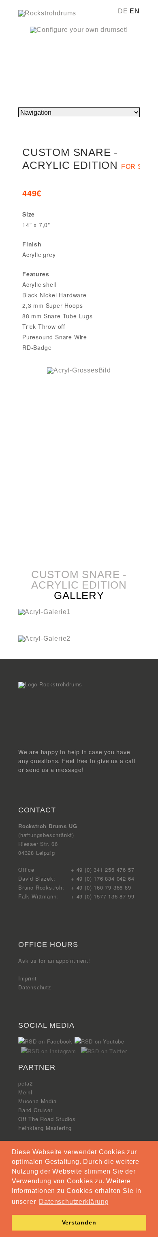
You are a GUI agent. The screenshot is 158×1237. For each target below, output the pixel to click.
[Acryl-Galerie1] (44, 611)
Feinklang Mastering (45, 1128)
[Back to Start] (50, 685)
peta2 (25, 1083)
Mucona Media (37, 1101)
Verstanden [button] (79, 1222)
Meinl (25, 1092)
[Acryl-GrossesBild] (79, 370)
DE (123, 11)
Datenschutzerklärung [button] (74, 1201)
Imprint (27, 978)
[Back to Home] (47, 13)
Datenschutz (34, 987)
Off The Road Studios (47, 1119)
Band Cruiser (35, 1110)
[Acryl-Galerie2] (44, 638)
